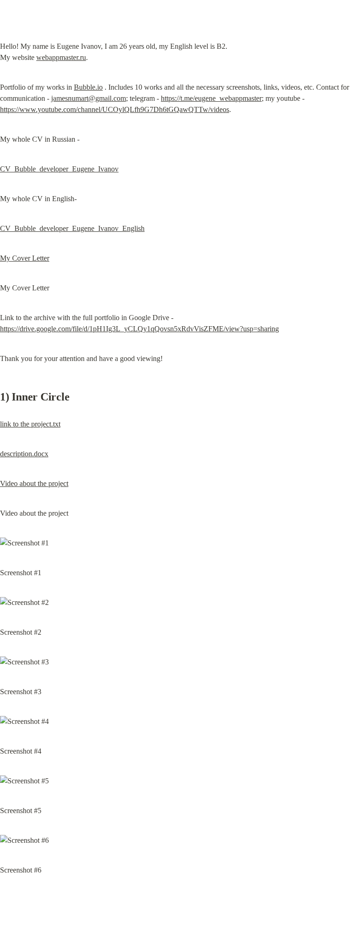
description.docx (24, 454)
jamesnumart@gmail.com (88, 98)
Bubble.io (88, 87)
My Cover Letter (24, 258)
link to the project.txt (30, 424)
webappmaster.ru (61, 57)
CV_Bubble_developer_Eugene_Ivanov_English (72, 228)
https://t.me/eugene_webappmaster (211, 98)
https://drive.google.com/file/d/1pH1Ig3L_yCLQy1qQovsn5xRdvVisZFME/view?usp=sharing (139, 329)
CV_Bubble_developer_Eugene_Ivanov (59, 169)
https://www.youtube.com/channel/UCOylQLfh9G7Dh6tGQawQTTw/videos (114, 109)
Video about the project (34, 483)
